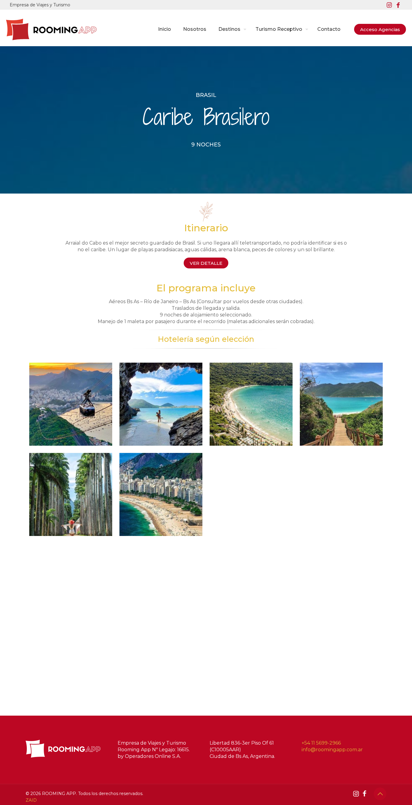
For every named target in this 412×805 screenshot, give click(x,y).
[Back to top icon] (380, 793)
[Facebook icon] (398, 5)
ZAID (31, 800)
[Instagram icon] (389, 5)
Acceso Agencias (380, 29)
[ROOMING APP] (51, 29)
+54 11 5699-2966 (321, 743)
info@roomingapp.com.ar (332, 749)
